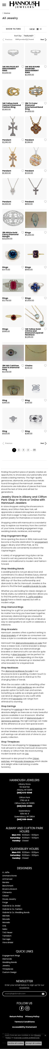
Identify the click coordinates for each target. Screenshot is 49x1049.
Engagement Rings (11, 955)
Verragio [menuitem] (6, 939)
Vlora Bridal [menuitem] (7, 942)
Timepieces (7, 969)
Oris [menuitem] (4, 926)
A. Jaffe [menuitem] (5, 872)
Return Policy (16, 1016)
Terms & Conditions (25, 1022)
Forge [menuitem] (5, 902)
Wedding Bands (9, 962)
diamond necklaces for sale (18, 671)
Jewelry (6, 965)
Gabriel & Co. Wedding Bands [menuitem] (15, 912)
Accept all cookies (33, 1043)
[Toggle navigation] (4, 4)
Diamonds (7, 959)
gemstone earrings (10, 721)
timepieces (34, 745)
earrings (18, 709)
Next (42, 40)
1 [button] (15, 450)
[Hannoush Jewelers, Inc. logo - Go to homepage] (24, 4)
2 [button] (18, 450)
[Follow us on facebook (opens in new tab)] (21, 1008)
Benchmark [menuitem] (7, 885)
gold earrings (36, 728)
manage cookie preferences (26, 1037)
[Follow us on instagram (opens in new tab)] (27, 1008)
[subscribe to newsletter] (43, 994)
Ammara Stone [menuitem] (9, 875)
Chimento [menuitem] (7, 892)
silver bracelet (19, 654)
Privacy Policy (32, 1016)
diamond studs (34, 718)
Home (7, 13)
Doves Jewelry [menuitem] (9, 899)
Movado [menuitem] (6, 919)
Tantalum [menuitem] (6, 936)
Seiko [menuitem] (4, 929)
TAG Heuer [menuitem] (7, 932)
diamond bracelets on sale (29, 643)
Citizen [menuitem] (5, 895)
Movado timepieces (24, 761)
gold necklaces (24, 687)
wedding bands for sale (34, 586)
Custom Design (9, 972)
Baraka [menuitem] (5, 882)
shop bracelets (8, 635)
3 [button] (23, 450)
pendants (17, 698)
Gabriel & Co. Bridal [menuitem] (11, 905)
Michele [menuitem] (6, 915)
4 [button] (28, 450)
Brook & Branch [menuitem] (9, 889)
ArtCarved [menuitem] (7, 879)
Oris (27, 753)
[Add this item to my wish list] (22, 67)
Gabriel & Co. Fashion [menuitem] (12, 909)
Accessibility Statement (24, 1027)
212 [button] (34, 450)
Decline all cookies (15, 1043)
